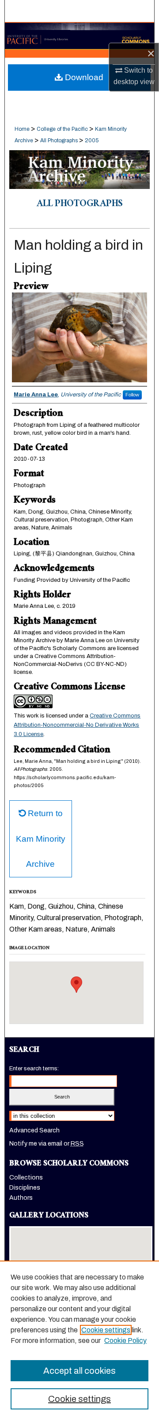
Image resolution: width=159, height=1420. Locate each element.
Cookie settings (105, 1330)
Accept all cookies (79, 1371)
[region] (79, 1340)
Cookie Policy (125, 1340)
